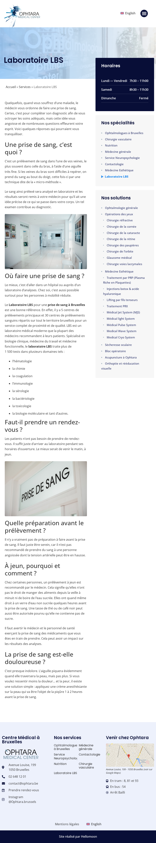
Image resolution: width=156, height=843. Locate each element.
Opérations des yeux (119, 214)
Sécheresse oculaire (118, 345)
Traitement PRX (117, 306)
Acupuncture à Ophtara (121, 357)
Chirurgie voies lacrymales (124, 264)
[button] (144, 13)
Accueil (11, 87)
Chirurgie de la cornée (121, 226)
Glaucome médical (119, 258)
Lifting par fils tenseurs (122, 300)
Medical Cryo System (121, 337)
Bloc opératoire (115, 351)
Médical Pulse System (121, 325)
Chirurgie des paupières (123, 245)
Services (25, 87)
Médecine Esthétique (119, 170)
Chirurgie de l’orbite (120, 251)
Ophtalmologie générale (121, 208)
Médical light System (121, 318)
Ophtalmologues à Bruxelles (124, 133)
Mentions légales (67, 824)
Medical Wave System (121, 331)
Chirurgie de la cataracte (123, 233)
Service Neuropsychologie (122, 158)
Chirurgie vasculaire (118, 139)
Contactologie (114, 164)
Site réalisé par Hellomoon (78, 836)
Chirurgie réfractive (120, 220)
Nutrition (111, 145)
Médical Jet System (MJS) (123, 312)
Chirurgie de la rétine (121, 239)
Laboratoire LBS (116, 176)
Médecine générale (118, 152)
